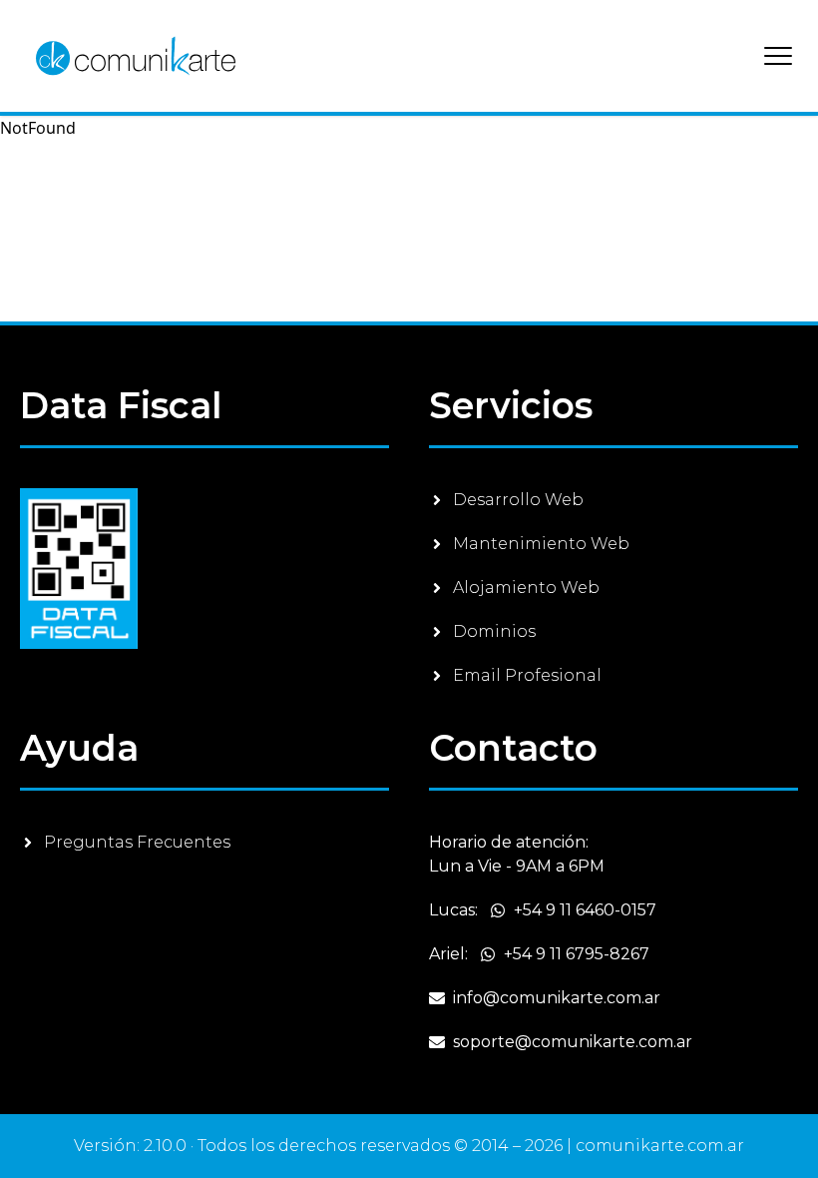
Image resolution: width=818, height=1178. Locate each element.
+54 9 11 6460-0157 (585, 909)
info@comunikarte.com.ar (556, 997)
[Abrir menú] (778, 56)
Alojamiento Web (526, 587)
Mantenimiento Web (541, 543)
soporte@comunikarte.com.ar (572, 1041)
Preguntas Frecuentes (137, 842)
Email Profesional (527, 675)
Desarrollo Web (518, 499)
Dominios (494, 631)
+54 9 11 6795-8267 (576, 953)
